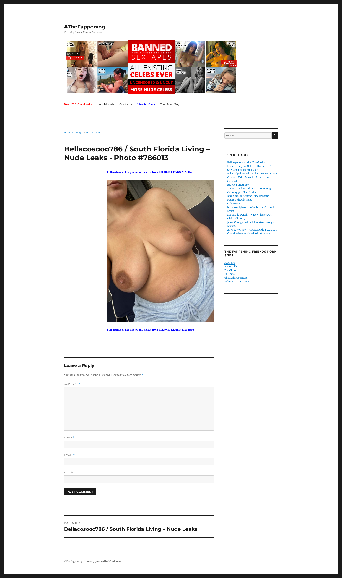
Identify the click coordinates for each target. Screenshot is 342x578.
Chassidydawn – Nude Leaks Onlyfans (248, 233)
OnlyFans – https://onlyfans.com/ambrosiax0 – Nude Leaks (251, 207)
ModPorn (229, 262)
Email (69, 454)
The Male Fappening (236, 277)
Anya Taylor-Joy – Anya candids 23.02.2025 (252, 229)
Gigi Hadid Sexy (236, 218)
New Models (105, 104)
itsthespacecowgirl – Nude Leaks (246, 162)
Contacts (125, 104)
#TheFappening (84, 27)
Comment (72, 383)
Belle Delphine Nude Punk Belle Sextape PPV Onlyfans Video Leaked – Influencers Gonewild (252, 177)
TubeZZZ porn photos (237, 281)
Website (70, 472)
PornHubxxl (231, 270)
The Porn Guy (170, 104)
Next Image (93, 132)
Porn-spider (231, 266)
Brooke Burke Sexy (238, 184)
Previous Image (73, 132)
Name (69, 437)
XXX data (229, 274)
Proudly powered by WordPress (103, 561)
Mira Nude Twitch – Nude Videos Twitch (250, 214)
